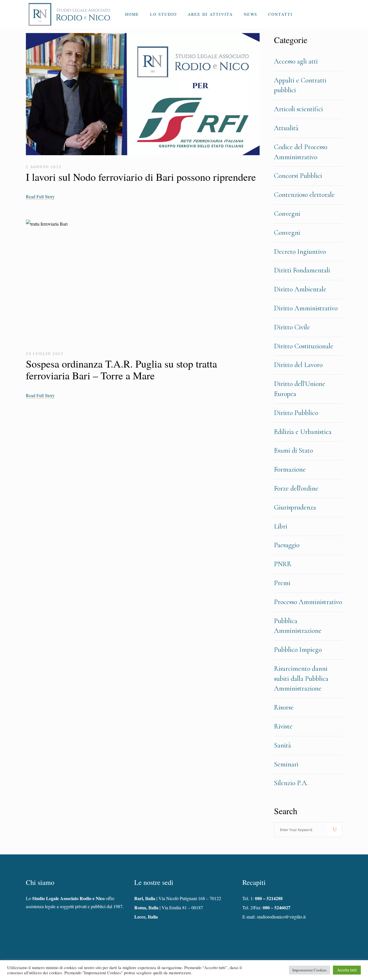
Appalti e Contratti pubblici (300, 85)
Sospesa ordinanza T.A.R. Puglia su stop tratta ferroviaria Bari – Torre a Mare (121, 370)
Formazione (290, 469)
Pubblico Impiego (298, 649)
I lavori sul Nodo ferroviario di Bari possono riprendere (141, 177)
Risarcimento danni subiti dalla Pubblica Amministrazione (301, 678)
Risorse (284, 707)
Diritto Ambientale (300, 289)
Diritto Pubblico (296, 413)
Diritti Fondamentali (302, 270)
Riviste (283, 726)
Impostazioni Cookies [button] (309, 970)
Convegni (287, 214)
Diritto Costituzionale (303, 346)
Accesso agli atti (296, 61)
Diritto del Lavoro (298, 365)
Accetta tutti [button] (347, 970)
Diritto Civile (292, 327)
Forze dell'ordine (296, 488)
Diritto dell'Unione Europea (299, 389)
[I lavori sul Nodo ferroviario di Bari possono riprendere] (143, 95)
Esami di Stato (293, 450)
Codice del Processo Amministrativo (300, 152)
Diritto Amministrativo (306, 308)
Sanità (282, 745)
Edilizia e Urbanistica (302, 432)
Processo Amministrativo (308, 602)
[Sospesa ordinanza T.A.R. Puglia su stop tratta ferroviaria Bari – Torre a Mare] (143, 282)
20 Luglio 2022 (45, 353)
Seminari (286, 764)
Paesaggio (286, 545)
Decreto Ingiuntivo (300, 251)
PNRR (283, 564)
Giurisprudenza (295, 507)
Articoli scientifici (298, 109)
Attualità (286, 128)
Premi (282, 583)
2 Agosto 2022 (44, 166)
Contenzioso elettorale (304, 195)
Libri (280, 526)
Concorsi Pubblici (298, 176)
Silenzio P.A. (291, 783)
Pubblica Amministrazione (297, 626)
